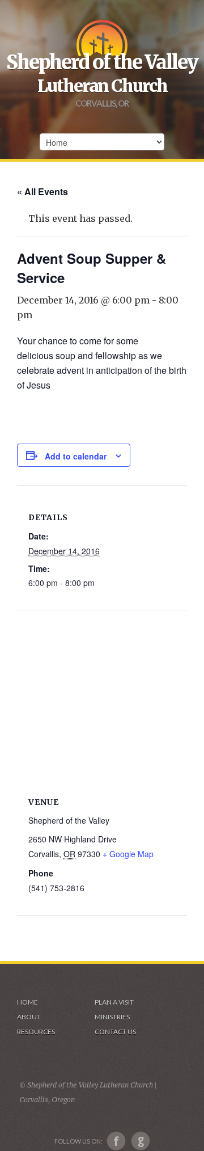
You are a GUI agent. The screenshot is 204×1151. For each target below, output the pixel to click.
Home (27, 1002)
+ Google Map (128, 853)
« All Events (42, 191)
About (29, 1017)
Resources (36, 1031)
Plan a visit (114, 1002)
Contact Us (115, 1031)
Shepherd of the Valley (102, 62)
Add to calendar (76, 456)
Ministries (112, 1017)
